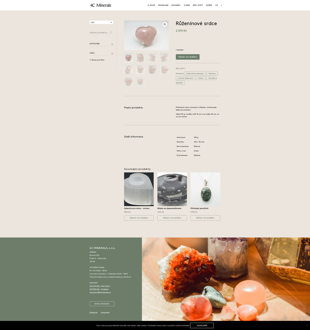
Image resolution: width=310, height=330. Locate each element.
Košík (209, 5)
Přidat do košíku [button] (139, 218)
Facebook (93, 312)
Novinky (176, 5)
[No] (307, 325)
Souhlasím (202, 325)
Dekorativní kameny (195, 73)
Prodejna (163, 5)
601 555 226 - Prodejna (99, 289)
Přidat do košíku (187, 57)
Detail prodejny (102, 304)
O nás (187, 5)
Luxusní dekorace (185, 78)
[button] (165, 24)
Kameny (212, 73)
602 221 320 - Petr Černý (100, 286)
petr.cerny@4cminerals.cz (100, 292)
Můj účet (198, 5)
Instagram (105, 312)
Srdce (200, 78)
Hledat (114, 33)
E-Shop (151, 5)
